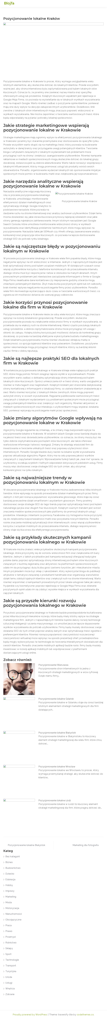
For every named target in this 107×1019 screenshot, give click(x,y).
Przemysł (10, 937)
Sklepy (9, 948)
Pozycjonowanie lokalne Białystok (57, 732)
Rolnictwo (11, 942)
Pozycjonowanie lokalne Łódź (54, 800)
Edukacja (10, 879)
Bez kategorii (12, 856)
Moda (8, 902)
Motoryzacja (12, 908)
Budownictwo (13, 868)
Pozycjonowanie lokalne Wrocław (56, 766)
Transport (10, 965)
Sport (8, 954)
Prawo (8, 931)
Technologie (12, 960)
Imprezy (9, 891)
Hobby (9, 885)
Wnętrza (10, 988)
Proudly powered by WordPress (30, 1014)
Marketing (10, 896)
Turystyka (10, 971)
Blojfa (9, 3)
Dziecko (9, 873)
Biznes (9, 862)
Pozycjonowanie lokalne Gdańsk (56, 698)
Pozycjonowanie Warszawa (53, 665)
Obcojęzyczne (13, 919)
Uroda (8, 977)
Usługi (8, 982)
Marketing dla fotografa (86, 845)
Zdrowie (9, 994)
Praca (8, 925)
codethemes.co (85, 1014)
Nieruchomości (13, 914)
